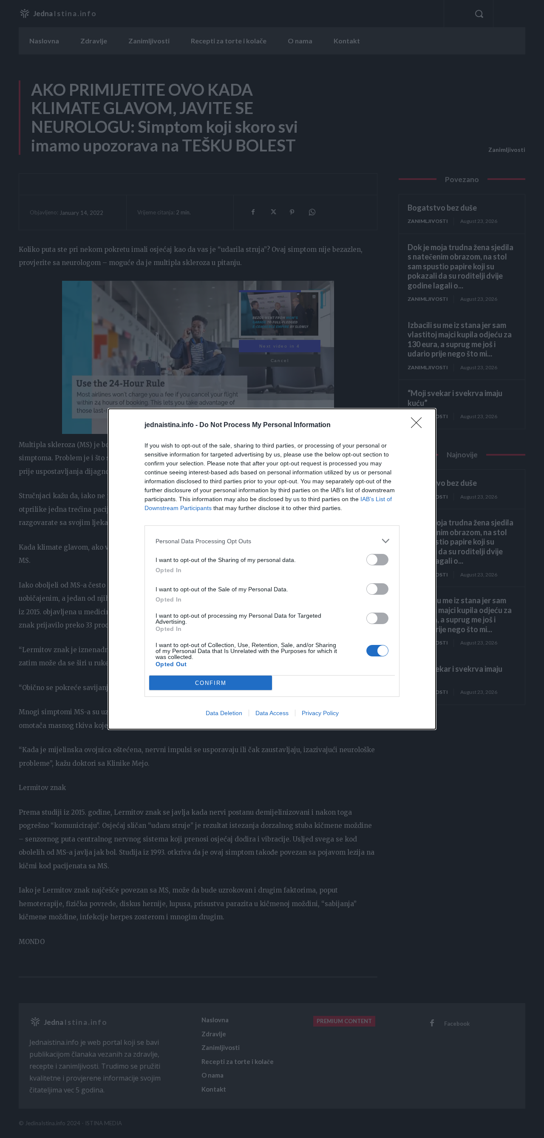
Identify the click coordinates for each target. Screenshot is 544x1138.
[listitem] (272, 540)
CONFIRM (211, 683)
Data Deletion (224, 713)
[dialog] (272, 569)
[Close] (419, 425)
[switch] (377, 559)
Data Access (272, 713)
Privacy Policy (320, 713)
